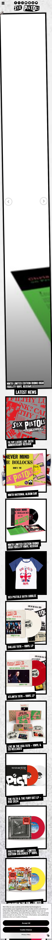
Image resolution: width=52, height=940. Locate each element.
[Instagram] (22, 2)
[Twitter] (19, 2)
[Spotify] (29, 2)
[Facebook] (15, 2)
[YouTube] (26, 2)
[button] (24, 386)
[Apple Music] (32, 2)
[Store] (36, 2)
